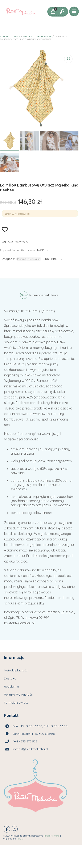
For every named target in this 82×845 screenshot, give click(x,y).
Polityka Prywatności (18, 694)
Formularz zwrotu (16, 702)
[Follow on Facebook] (6, 829)
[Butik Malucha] (21, 11)
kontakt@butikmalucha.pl (30, 749)
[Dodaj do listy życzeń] (5, 229)
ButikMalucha (52, 835)
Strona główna (10, 36)
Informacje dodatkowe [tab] (43, 295)
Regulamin (11, 686)
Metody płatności (16, 670)
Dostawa (10, 678)
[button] (68, 59)
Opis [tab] (24, 295)
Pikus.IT (21, 838)
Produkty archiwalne (37, 36)
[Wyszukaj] (62, 11)
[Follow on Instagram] (14, 829)
